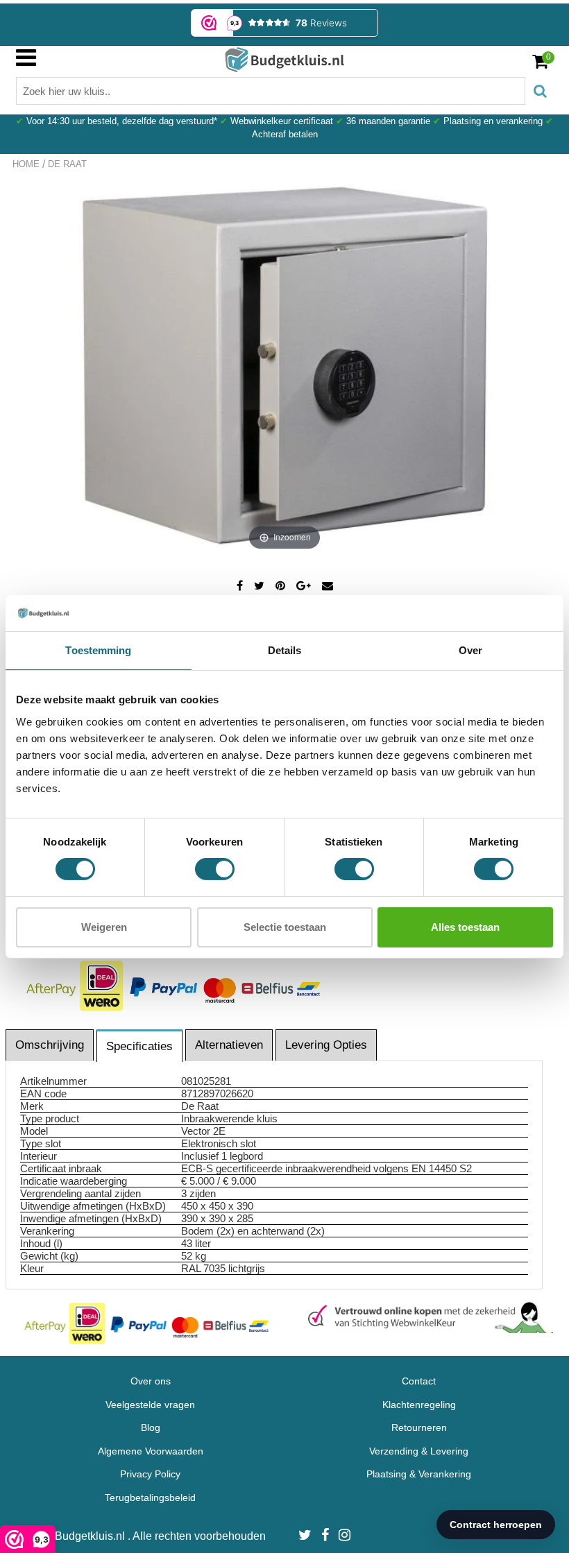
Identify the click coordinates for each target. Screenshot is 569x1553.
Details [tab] (285, 650)
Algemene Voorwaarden (150, 1451)
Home (26, 164)
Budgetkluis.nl (91, 1536)
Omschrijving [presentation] (49, 1045)
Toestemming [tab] (98, 650)
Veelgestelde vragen (150, 1404)
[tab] (50, 1045)
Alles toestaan (465, 927)
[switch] (215, 869)
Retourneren (419, 1427)
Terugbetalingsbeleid (150, 1497)
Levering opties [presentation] (326, 1045)
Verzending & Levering (418, 1451)
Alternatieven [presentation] (229, 1045)
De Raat (67, 164)
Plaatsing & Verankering (418, 1473)
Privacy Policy (150, 1473)
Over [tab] (470, 650)
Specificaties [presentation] (139, 1046)
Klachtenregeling (419, 1404)
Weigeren (104, 927)
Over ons (150, 1381)
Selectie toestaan (285, 927)
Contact (419, 1381)
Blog (150, 1427)
